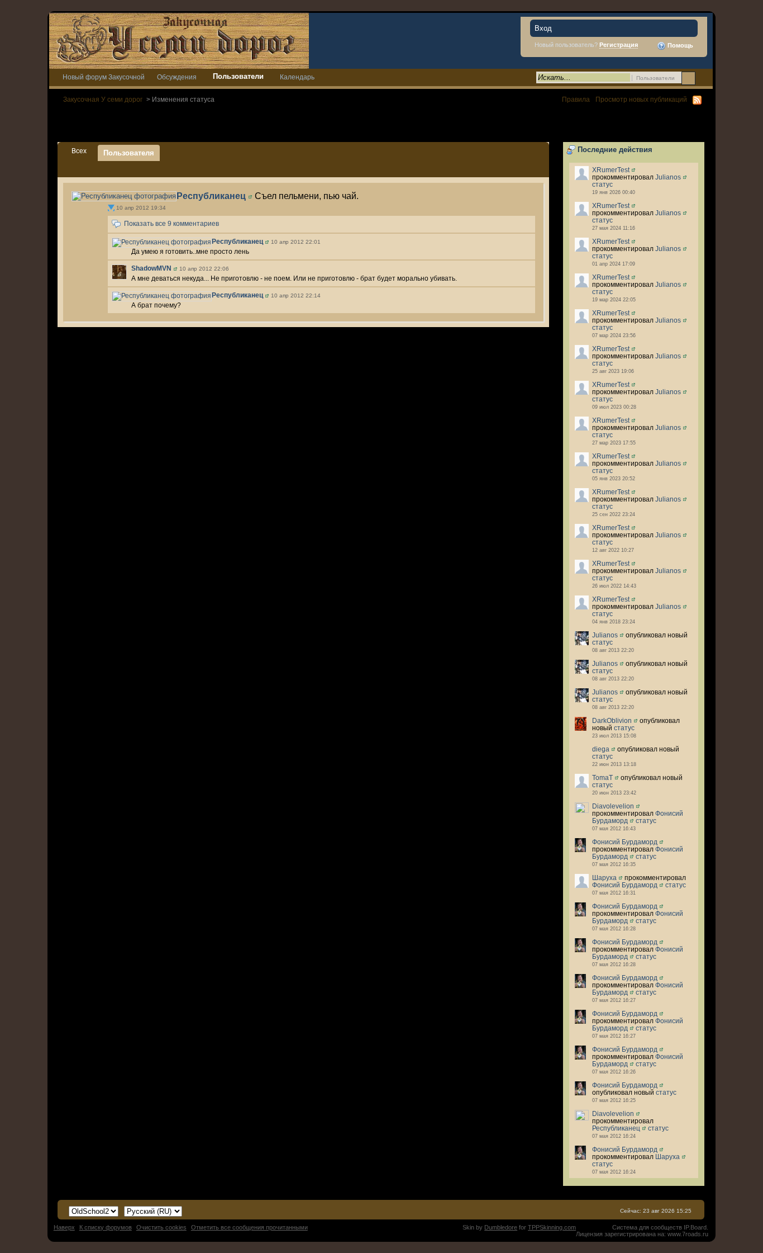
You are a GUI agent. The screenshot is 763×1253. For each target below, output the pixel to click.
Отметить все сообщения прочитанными (249, 1227)
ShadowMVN (151, 268)
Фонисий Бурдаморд (624, 841)
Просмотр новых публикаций (641, 99)
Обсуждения (177, 77)
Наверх (64, 1227)
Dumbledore (500, 1227)
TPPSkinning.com (552, 1227)
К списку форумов (105, 1227)
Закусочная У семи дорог (102, 99)
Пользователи (238, 76)
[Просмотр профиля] (633, 169)
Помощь (679, 45)
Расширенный (703, 77)
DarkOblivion (612, 720)
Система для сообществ (647, 1227)
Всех (79, 150)
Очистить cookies (161, 1227)
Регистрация (618, 44)
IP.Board (695, 1227)
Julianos (668, 177)
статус (602, 184)
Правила (576, 99)
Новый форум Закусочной (104, 77)
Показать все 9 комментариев (171, 224)
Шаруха (604, 877)
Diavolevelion (613, 806)
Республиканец (616, 1128)
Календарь (297, 77)
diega (600, 749)
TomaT (602, 777)
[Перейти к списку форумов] (179, 40)
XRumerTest (611, 169)
